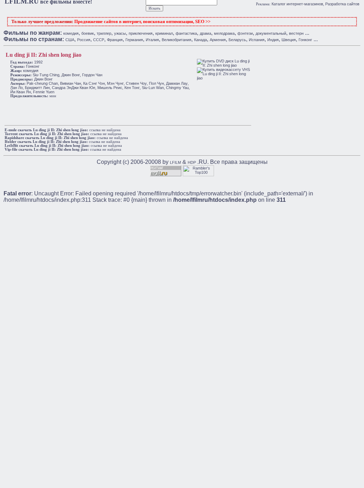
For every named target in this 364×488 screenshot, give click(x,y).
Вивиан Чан (70, 83)
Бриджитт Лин (37, 87)
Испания (256, 40)
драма (205, 33)
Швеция (289, 40)
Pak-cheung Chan (42, 83)
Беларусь (237, 40)
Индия (273, 40)
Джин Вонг (70, 75)
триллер (104, 33)
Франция (115, 40)
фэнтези (245, 33)
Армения (218, 40)
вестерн (296, 33)
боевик (87, 33)
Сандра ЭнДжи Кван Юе (73, 87)
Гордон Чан (92, 75)
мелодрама (224, 33)
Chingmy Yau (177, 87)
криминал (164, 33)
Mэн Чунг (115, 83)
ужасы (120, 33)
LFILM (175, 162)
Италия (152, 40)
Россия (83, 40)
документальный (271, 33)
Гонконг (305, 40)
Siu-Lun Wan (153, 87)
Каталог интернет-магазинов (297, 4)
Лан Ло (16, 87)
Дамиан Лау (177, 83)
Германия (134, 40)
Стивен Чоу (136, 83)
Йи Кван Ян (20, 92)
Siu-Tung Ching (46, 75)
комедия (71, 33)
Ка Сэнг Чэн (94, 83)
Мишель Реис (109, 87)
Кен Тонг (132, 87)
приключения (140, 33)
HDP (192, 162)
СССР (98, 40)
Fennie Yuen (43, 92)
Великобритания (176, 40)
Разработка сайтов (342, 4)
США (69, 40)
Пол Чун (156, 83)
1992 (38, 62)
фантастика (186, 33)
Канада (200, 40)
